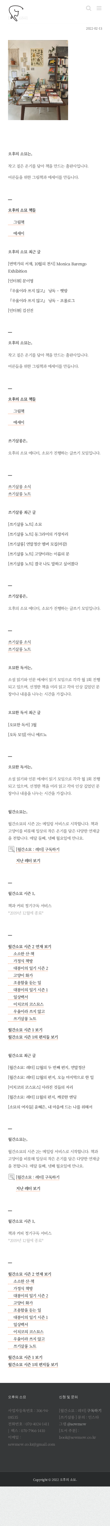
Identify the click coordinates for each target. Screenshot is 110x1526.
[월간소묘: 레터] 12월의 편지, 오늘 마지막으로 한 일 (50, 1077)
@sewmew (76, 1423)
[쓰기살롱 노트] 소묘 (25, 524)
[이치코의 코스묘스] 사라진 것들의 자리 (40, 1087)
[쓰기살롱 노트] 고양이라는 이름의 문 (38, 554)
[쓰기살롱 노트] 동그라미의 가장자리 (38, 534)
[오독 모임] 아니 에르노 (27, 734)
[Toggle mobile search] (88, 8)
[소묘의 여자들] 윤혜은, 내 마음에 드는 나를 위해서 (50, 1107)
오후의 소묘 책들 (22, 210)
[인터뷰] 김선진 (20, 310)
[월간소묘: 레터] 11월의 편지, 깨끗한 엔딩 (42, 1097)
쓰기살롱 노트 (19, 493)
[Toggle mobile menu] (99, 8)
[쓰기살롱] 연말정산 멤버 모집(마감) (37, 544)
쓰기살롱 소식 (19, 486)
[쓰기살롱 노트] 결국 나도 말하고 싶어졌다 (43, 563)
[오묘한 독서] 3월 (22, 724)
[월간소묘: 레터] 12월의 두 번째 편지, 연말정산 (46, 1067)
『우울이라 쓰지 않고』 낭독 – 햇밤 (37, 290)
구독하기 (94, 1410)
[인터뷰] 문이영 (20, 280)
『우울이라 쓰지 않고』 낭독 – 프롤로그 (41, 300)
